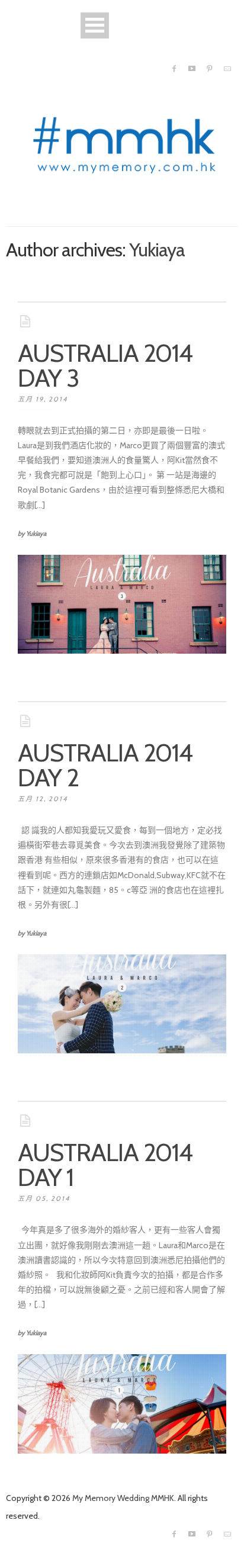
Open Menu (95, 25)
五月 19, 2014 (43, 399)
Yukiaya (157, 249)
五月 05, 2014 (44, 1198)
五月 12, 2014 (43, 799)
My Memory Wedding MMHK (123, 1498)
